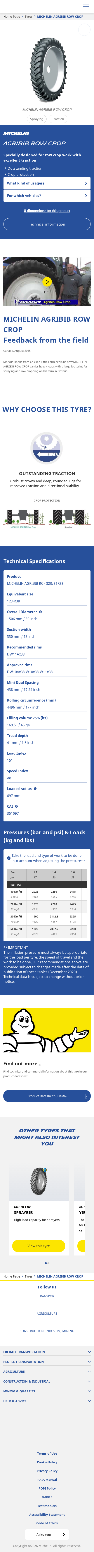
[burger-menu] (86, 6)
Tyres (29, 16)
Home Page (11, 16)
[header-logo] (20, 6)
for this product (47, 211)
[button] (40, 611)
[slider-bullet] (46, 1263)
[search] (75, 6)
